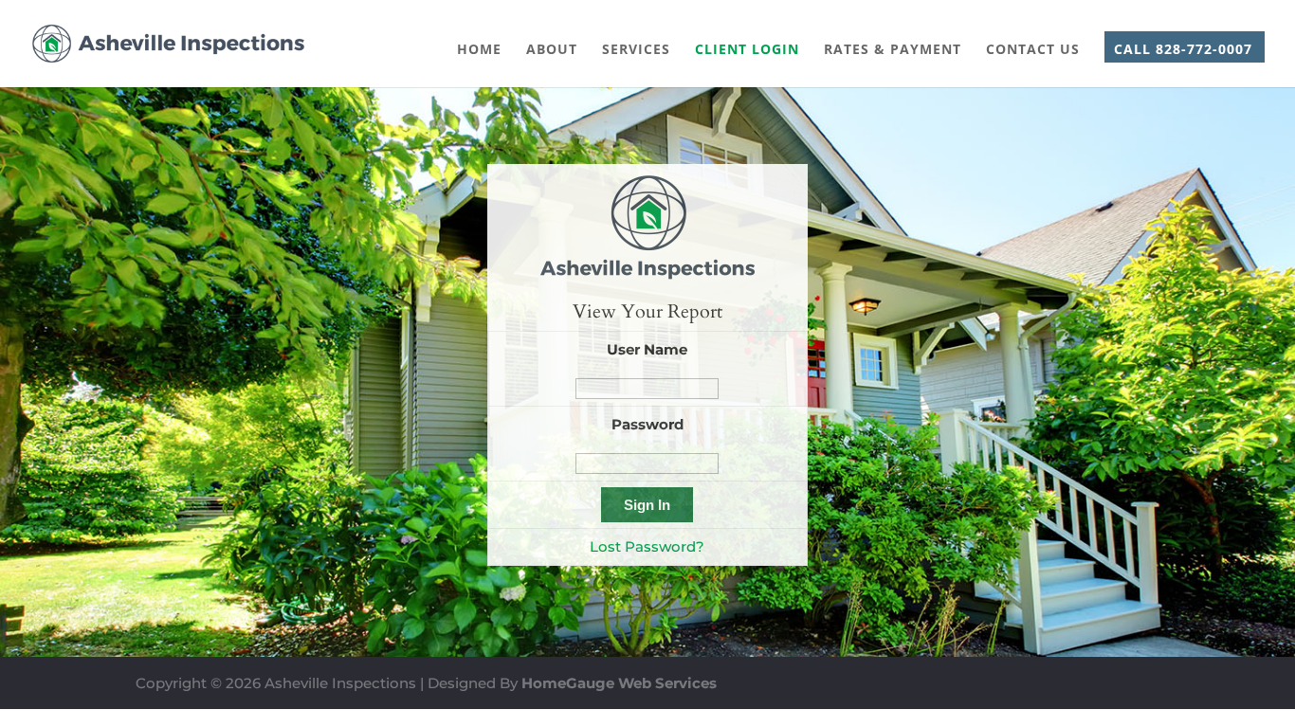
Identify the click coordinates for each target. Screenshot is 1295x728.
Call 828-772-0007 (1183, 50)
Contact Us (1033, 50)
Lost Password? (647, 546)
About (551, 50)
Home (479, 50)
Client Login (747, 50)
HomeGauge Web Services (619, 683)
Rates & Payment (892, 50)
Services (636, 50)
